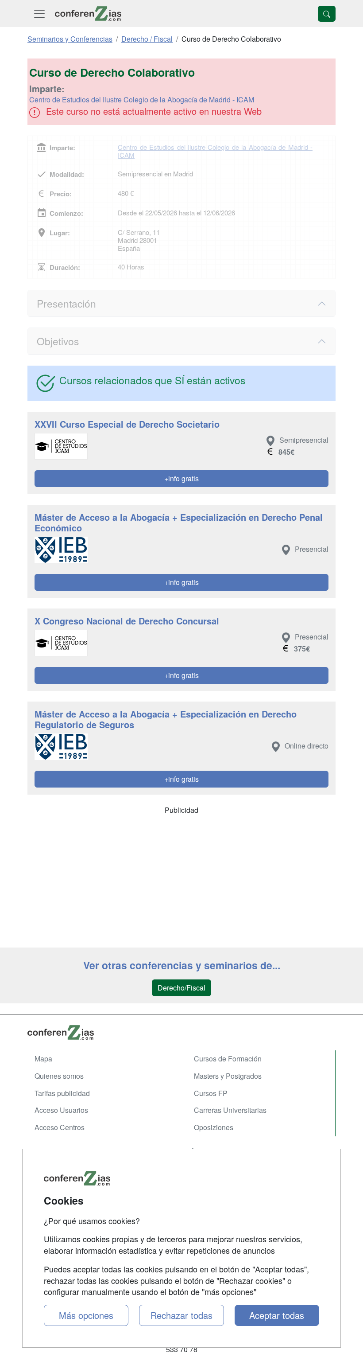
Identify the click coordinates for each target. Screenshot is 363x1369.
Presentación (66, 303)
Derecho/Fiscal (181, 988)
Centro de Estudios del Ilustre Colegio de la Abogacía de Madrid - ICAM (141, 99)
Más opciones (86, 1315)
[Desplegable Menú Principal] (39, 13)
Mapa (43, 1058)
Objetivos (58, 341)
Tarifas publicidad (62, 1093)
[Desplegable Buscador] (327, 14)
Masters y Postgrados (228, 1076)
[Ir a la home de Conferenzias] (88, 13)
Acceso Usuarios (61, 1110)
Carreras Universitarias (230, 1110)
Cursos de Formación (228, 1058)
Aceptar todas (276, 1315)
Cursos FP (211, 1093)
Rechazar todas (181, 1315)
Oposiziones (213, 1127)
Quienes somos (59, 1076)
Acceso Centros (60, 1127)
